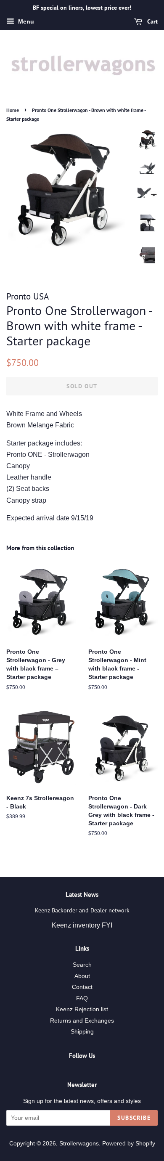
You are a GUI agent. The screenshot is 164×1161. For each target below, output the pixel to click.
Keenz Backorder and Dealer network (82, 910)
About (82, 976)
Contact (82, 987)
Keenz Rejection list (82, 1009)
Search (82, 965)
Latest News (82, 895)
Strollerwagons (79, 1143)
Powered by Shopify (128, 1143)
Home (12, 110)
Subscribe (134, 1117)
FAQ (82, 998)
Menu (25, 21)
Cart (151, 21)
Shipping (82, 1031)
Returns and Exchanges (82, 1021)
